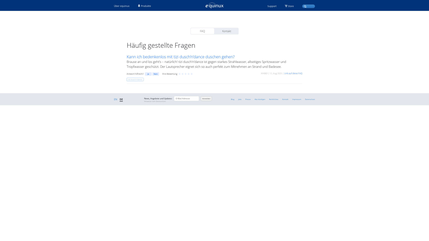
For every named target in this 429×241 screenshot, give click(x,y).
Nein (156, 74)
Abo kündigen (260, 99)
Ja (148, 74)
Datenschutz (310, 99)
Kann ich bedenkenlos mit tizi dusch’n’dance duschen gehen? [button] (181, 56)
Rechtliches (273, 99)
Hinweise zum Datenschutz (155, 101)
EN (115, 99)
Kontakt (226, 31)
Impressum (296, 99)
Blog (232, 99)
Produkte (145, 6)
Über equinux (121, 6)
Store (291, 6)
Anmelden (206, 98)
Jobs (239, 99)
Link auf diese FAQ (293, 73)
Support (272, 6)
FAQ (202, 31)
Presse (248, 99)
